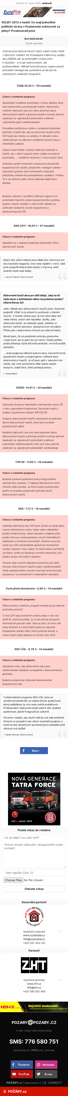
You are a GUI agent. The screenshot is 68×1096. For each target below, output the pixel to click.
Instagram (48, 1064)
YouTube (23, 1074)
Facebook (24, 1064)
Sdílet (35, 750)
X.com (48, 1074)
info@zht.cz (34, 987)
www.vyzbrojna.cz (34, 935)
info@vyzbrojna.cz (34, 939)
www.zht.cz (34, 983)
